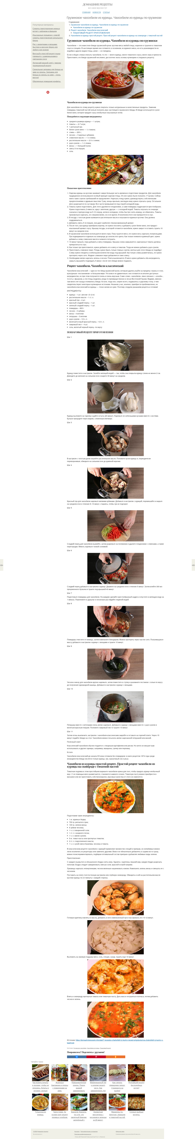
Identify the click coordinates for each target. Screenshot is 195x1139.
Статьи (106, 12)
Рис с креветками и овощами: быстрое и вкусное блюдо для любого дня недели (45, 47)
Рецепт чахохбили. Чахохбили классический (89, 30)
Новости (97, 12)
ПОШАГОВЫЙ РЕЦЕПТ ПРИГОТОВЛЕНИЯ (91, 32)
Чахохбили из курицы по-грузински (87, 27)
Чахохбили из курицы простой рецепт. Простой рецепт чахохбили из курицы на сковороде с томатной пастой (116, 35)
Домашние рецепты (97, 4)
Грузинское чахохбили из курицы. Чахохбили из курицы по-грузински (99, 24)
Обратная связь (120, 1131)
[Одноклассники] (115, 1056)
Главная (86, 12)
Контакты (77, 1131)
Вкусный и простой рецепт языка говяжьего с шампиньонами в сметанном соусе (46, 56)
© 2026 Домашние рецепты (40, 1131)
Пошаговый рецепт (105, 1048)
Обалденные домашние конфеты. (47, 81)
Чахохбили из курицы (93, 1048)
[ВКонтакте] (76, 1056)
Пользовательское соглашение (89, 1131)
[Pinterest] (96, 1056)
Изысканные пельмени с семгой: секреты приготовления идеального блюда (48, 38)
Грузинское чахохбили (79, 1048)
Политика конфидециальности (82, 1134)
